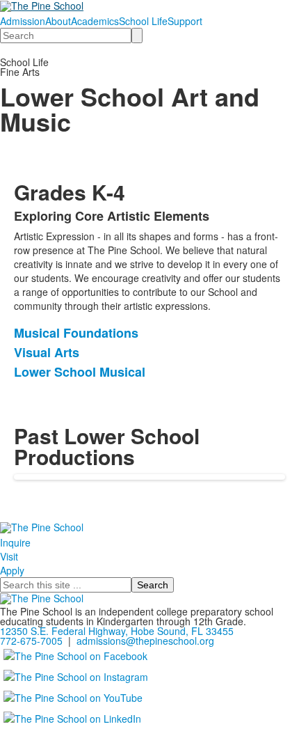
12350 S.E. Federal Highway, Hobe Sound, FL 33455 (117, 631)
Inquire (15, 542)
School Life (143, 21)
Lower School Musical (79, 372)
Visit (9, 556)
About (58, 21)
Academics (95, 21)
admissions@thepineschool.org (145, 641)
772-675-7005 (31, 641)
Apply (12, 570)
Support (185, 21)
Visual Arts (46, 352)
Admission (22, 21)
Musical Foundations (76, 333)
